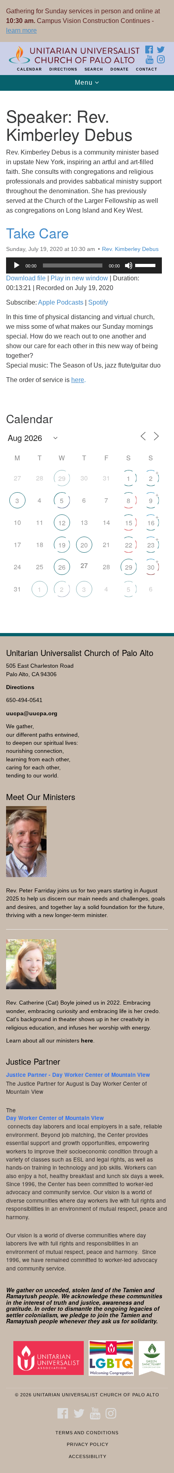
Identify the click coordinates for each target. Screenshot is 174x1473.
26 (62, 567)
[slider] (146, 264)
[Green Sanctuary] (153, 1358)
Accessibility (87, 1456)
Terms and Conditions (87, 1432)
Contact (146, 69)
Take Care (37, 232)
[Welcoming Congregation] (113, 1358)
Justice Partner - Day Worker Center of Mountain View (78, 1074)
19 (62, 545)
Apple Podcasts (60, 302)
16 (151, 522)
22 (128, 545)
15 (128, 522)
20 (84, 545)
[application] (84, 265)
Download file (26, 278)
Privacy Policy (87, 1444)
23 (151, 545)
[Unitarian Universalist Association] (50, 1358)
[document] (87, 357)
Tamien (132, 1290)
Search (94, 69)
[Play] (17, 265)
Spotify (98, 302)
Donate (119, 69)
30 (151, 567)
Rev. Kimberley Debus (130, 249)
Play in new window (79, 278)
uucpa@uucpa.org (31, 713)
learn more (21, 30)
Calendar (29, 69)
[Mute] (129, 265)
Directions (63, 69)
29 (62, 478)
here (87, 1041)
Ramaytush (21, 1296)
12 (62, 522)
